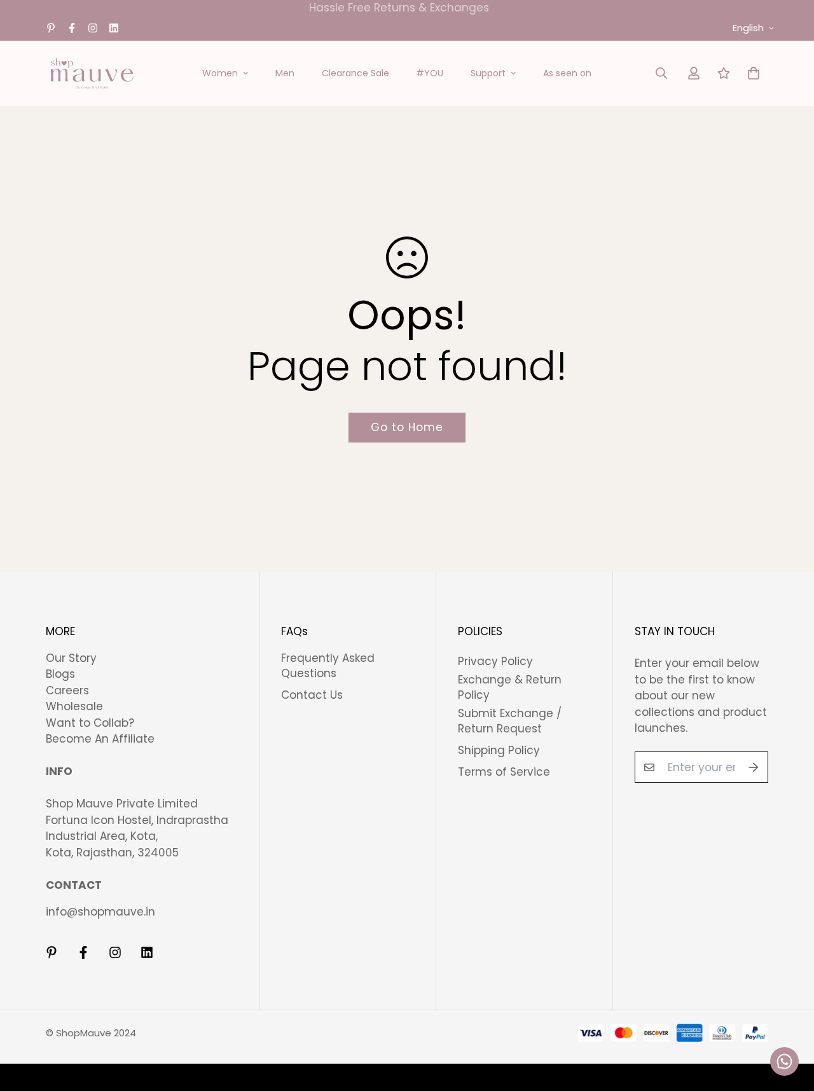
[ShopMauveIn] (92, 73)
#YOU (429, 73)
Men (284, 73)
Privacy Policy (495, 661)
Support (488, 73)
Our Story (71, 658)
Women (220, 73)
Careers (67, 690)
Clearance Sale (355, 73)
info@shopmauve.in (100, 911)
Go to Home (407, 427)
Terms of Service (504, 771)
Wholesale (74, 706)
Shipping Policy (499, 750)
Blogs (60, 674)
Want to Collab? (90, 723)
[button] (750, 73)
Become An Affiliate (100, 738)
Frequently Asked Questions (328, 665)
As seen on (567, 73)
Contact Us (312, 695)
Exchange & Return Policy (510, 687)
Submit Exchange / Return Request (510, 721)
